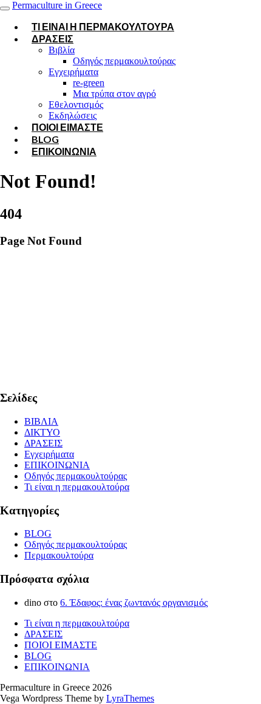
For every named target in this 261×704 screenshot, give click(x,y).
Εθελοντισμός (76, 104)
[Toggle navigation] (5, 8)
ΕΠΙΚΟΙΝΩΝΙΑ (64, 151)
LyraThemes (130, 698)
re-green (88, 83)
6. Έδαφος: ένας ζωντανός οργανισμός (134, 602)
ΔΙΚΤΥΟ (42, 432)
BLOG (38, 533)
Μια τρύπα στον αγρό (114, 93)
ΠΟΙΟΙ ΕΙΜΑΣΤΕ (67, 127)
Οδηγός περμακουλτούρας (124, 61)
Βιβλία (62, 50)
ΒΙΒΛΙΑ (41, 421)
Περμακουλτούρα (58, 555)
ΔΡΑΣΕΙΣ (52, 38)
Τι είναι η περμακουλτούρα (103, 26)
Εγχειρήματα (73, 72)
